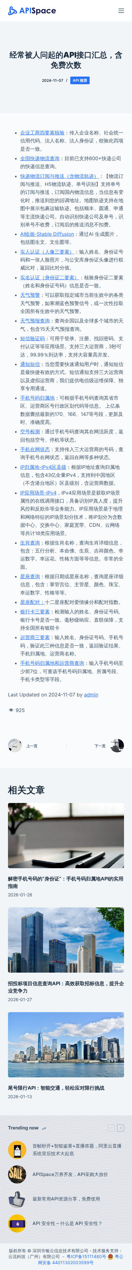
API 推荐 (80, 80)
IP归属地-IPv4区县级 (43, 467)
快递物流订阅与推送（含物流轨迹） (59, 176)
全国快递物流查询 (40, 158)
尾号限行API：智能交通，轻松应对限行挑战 (56, 1088)
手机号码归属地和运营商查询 (52, 663)
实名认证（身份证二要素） (49, 277)
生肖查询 (30, 543)
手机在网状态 (35, 449)
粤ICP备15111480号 (86, 1256)
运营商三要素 (35, 637)
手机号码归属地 (37, 398)
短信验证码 (32, 338)
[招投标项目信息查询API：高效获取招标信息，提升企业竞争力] (66, 940)
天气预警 (30, 295)
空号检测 (30, 431)
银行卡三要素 (35, 612)
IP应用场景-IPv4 (38, 493)
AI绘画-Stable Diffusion (47, 234)
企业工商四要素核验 (42, 133)
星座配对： (32, 602)
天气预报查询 (35, 321)
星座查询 (30, 576)
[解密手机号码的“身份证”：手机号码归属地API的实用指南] (66, 835)
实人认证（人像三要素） (47, 252)
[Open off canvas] (121, 10)
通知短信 (30, 364)
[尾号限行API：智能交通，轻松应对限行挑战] (66, 1044)
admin (91, 695)
